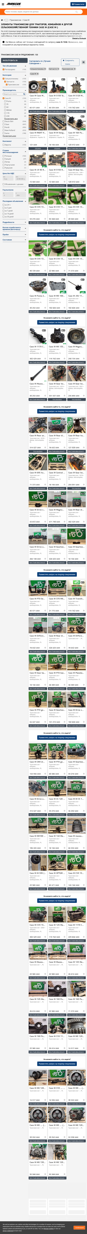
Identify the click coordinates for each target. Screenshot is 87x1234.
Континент (7, 141)
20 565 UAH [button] (73, 219)
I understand (79, 1227)
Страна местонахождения (10, 151)
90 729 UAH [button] (35, 271)
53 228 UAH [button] (73, 1137)
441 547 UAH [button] (54, 396)
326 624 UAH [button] (54, 559)
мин (4, 176)
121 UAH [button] (33, 145)
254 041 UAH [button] (73, 485)
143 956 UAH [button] (35, 774)
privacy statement (8, 1231)
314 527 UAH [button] (35, 448)
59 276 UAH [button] (35, 219)
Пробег (6, 235)
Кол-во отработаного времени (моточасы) (12, 228)
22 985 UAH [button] (54, 271)
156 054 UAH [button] (35, 1211)
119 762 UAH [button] (73, 108)
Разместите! (79, 4)
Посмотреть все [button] (11, 119)
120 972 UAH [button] (73, 145)
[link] (38, 85)
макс (17, 176)
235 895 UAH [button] (73, 396)
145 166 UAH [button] (73, 885)
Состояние (7, 240)
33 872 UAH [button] (35, 522)
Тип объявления (10, 66)
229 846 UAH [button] (73, 937)
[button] (14, 60)
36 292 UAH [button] (73, 811)
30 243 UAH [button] (35, 308)
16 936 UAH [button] (54, 1100)
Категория (7, 75)
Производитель (9, 90)
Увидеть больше (79, 38)
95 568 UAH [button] (54, 219)
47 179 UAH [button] (54, 1211)
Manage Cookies (49, 1228)
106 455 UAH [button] (35, 848)
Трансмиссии (15, 20)
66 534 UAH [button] (54, 108)
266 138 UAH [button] (35, 559)
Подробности (8, 222)
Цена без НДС (8, 173)
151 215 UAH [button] (54, 722)
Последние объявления (13, 201)
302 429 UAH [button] (35, 359)
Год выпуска (8, 190)
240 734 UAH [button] (73, 359)
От (3, 193)
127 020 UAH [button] (73, 448)
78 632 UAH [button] (54, 448)
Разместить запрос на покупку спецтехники (57, 234)
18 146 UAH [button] (54, 145)
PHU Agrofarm (76, 185)
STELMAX (38, 148)
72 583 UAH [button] (35, 182)
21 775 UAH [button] (54, 611)
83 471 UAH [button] (35, 108)
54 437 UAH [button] (35, 722)
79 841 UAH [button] (73, 1211)
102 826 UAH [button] (54, 308)
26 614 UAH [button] (73, 974)
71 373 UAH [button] (73, 271)
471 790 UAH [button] (54, 522)
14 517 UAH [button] (73, 1048)
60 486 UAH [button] (54, 774)
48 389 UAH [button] (54, 685)
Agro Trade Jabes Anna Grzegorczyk (40, 111)
